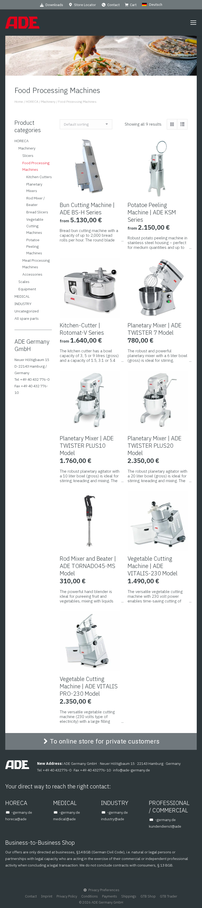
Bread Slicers (37, 212)
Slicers (27, 155)
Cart (133, 5)
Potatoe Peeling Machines (34, 246)
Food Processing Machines (35, 166)
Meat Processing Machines (36, 263)
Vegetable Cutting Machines (34, 226)
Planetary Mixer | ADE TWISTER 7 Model (154, 328)
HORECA (21, 140)
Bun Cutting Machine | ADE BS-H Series (87, 208)
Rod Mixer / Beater (35, 201)
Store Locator (85, 5)
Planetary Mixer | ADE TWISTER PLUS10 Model (87, 445)
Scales (23, 281)
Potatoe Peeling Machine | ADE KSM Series (152, 212)
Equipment (27, 289)
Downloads (54, 5)
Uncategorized (26, 311)
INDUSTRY (23, 303)
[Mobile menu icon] (193, 22)
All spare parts (26, 318)
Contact (113, 5)
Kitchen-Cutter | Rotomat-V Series (82, 328)
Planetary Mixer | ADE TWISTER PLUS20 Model (154, 445)
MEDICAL (22, 296)
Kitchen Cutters (39, 176)
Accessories (32, 274)
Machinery (27, 148)
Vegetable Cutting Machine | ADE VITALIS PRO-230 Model (89, 686)
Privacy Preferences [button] (103, 890)
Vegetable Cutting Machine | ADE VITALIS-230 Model (153, 566)
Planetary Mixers (34, 187)
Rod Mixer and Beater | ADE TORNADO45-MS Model (88, 566)
